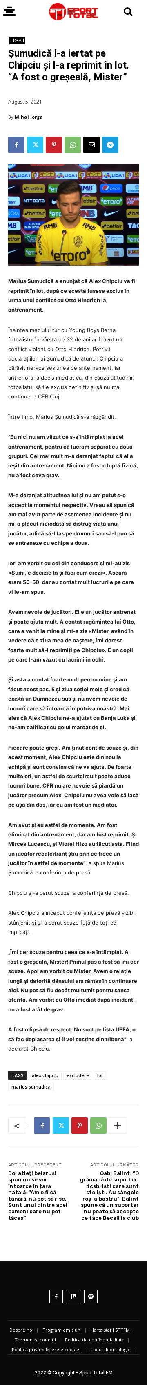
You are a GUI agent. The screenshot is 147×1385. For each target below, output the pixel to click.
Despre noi (21, 1330)
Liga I (17, 40)
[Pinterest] (54, 145)
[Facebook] (16, 145)
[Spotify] (91, 1296)
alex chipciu (45, 1075)
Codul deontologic (110, 1349)
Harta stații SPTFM (110, 1330)
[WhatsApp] (73, 145)
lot (100, 1075)
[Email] (91, 145)
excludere (78, 1075)
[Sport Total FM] (73, 11)
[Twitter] (35, 145)
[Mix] (73, 1296)
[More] (117, 1125)
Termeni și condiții (35, 1339)
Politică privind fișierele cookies (46, 1349)
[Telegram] (110, 145)
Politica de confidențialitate (95, 1339)
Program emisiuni (62, 1330)
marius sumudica (31, 1087)
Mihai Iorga (29, 117)
